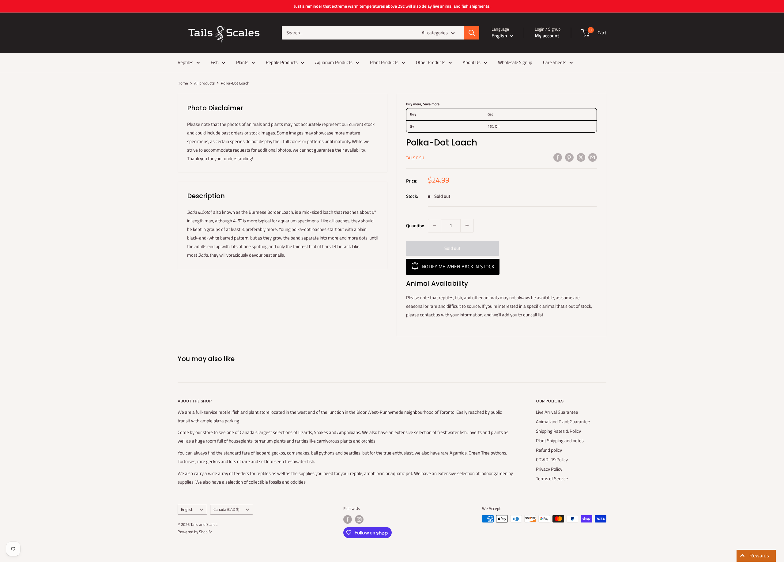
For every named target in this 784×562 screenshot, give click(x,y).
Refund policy (549, 450)
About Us (472, 62)
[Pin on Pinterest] (569, 157)
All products (204, 83)
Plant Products (384, 62)
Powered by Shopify (195, 532)
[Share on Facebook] (557, 157)
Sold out (452, 248)
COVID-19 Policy (552, 459)
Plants (242, 62)
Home (183, 83)
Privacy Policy (549, 469)
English (187, 509)
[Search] (471, 33)
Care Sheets (554, 62)
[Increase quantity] (467, 225)
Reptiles (185, 62)
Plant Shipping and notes (560, 440)
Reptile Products (282, 62)
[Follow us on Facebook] (347, 519)
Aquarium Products (333, 62)
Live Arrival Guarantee (557, 412)
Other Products (430, 62)
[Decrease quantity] (434, 225)
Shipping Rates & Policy (558, 431)
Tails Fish (415, 158)
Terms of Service (552, 478)
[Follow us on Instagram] (359, 519)
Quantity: (415, 225)
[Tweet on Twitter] (581, 157)
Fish (215, 62)
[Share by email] (592, 157)
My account (547, 35)
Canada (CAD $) (226, 509)
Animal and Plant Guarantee (563, 421)
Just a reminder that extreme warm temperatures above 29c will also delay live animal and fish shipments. (392, 6)
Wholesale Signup (515, 62)
